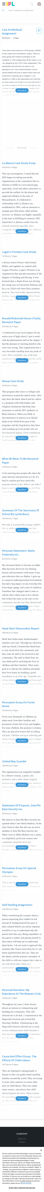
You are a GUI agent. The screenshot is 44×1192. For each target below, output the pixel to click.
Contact (22, 1142)
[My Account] (40, 4)
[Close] (41, 1150)
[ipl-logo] (10, 5)
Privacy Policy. (26, 1183)
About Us (22, 1138)
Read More (22, 231)
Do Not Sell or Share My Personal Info (22, 1188)
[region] (22, 1169)
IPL (3, 10)
